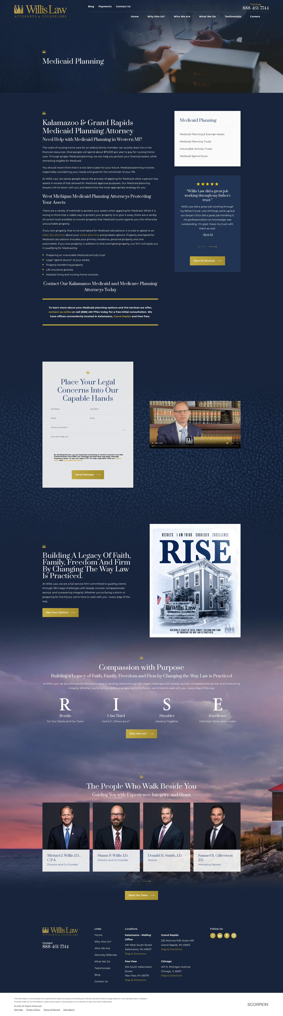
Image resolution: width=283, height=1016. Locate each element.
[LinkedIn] (219, 935)
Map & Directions (135, 953)
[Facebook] (226, 935)
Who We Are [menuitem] (182, 16)
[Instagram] (233, 935)
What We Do (102, 961)
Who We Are (102, 948)
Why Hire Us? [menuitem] (156, 16)
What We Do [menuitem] (207, 16)
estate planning (89, 235)
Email (92, 418)
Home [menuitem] (135, 16)
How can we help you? (60, 437)
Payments (105, 6)
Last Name (94, 409)
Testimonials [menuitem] (233, 16)
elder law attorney (53, 235)
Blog (91, 6)
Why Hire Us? (103, 941)
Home (98, 935)
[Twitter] (212, 935)
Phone (53, 418)
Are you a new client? (59, 427)
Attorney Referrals (106, 954)
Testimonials (102, 968)
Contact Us (123, 6)
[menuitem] (207, 134)
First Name (55, 409)
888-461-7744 (256, 8)
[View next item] (213, 247)
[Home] (40, 11)
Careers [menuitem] (255, 16)
